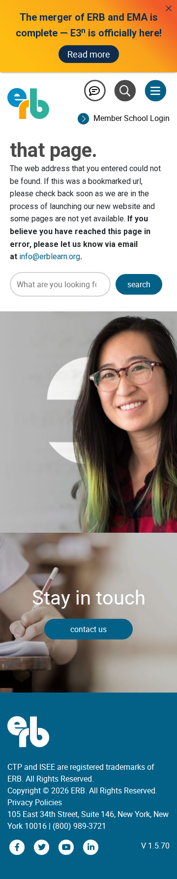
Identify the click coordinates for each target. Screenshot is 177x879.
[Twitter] (43, 846)
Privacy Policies (34, 802)
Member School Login (131, 118)
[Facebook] (18, 846)
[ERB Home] (28, 102)
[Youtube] (67, 846)
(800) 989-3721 (79, 825)
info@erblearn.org (49, 256)
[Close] (168, 8)
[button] (139, 284)
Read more (88, 54)
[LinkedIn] (91, 846)
